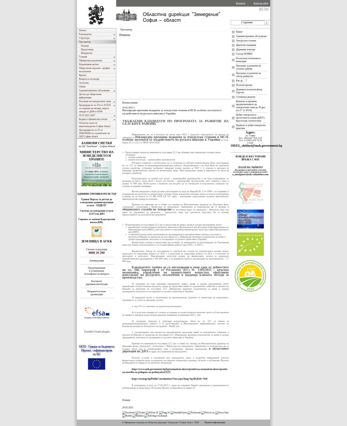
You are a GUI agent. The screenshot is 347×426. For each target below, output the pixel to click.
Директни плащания (246, 45)
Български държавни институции (97, 283)
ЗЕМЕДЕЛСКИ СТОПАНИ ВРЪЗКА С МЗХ (250, 158)
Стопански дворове (245, 96)
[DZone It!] (152, 412)
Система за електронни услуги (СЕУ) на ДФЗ (96, 212)
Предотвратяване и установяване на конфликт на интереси (96, 270)
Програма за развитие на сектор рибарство (248, 75)
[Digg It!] (164, 412)
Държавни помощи (245, 49)
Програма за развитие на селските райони (248, 67)
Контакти (240, 3)
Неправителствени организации (96, 293)
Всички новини (130, 102)
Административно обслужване (251, 36)
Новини (126, 400)
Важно (239, 31)
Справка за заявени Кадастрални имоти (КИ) (96, 221)
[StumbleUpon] (178, 412)
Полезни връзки (244, 85)
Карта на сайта (261, 3)
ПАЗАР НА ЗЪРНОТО (250, 167)
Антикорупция (96, 260)
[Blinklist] (138, 415)
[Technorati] (194, 412)
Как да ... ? (241, 80)
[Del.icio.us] (208, 412)
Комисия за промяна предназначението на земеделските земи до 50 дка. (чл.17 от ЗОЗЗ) (250, 106)
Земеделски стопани (246, 40)
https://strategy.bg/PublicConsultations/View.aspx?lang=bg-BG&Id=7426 (169, 378)
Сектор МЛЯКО (244, 53)
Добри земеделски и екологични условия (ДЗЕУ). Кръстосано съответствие (250, 117)
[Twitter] (140, 412)
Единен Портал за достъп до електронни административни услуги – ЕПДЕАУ (96, 202)
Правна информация (214, 422)
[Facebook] (128, 412)
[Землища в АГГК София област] (97, 236)
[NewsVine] (222, 412)
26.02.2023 (127, 407)
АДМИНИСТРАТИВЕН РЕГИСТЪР (96, 194)
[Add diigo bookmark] (155, 415)
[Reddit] (127, 415)
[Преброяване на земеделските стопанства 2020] (250, 291)
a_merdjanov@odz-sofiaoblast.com (250, 174)
